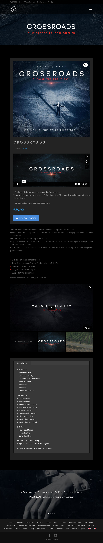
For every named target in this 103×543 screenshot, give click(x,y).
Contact (60, 528)
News (18, 528)
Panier (51, 528)
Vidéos (25, 528)
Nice (55, 522)
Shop (32, 528)
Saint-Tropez (10, 525)
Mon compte (41, 528)
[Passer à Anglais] (89, 528)
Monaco (39, 522)
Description (22, 363)
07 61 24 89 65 (17, 2)
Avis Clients (8, 528)
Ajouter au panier (26, 218)
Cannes (48, 522)
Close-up (11, 522)
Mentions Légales (78, 528)
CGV (67, 528)
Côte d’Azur (71, 525)
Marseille (81, 525)
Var (62, 525)
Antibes (63, 522)
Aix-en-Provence (44, 525)
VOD (25, 148)
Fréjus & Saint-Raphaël (27, 525)
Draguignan (88, 522)
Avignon (91, 525)
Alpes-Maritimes (75, 522)
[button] (85, 65)
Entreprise (30, 522)
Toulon (55, 525)
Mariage (20, 522)
